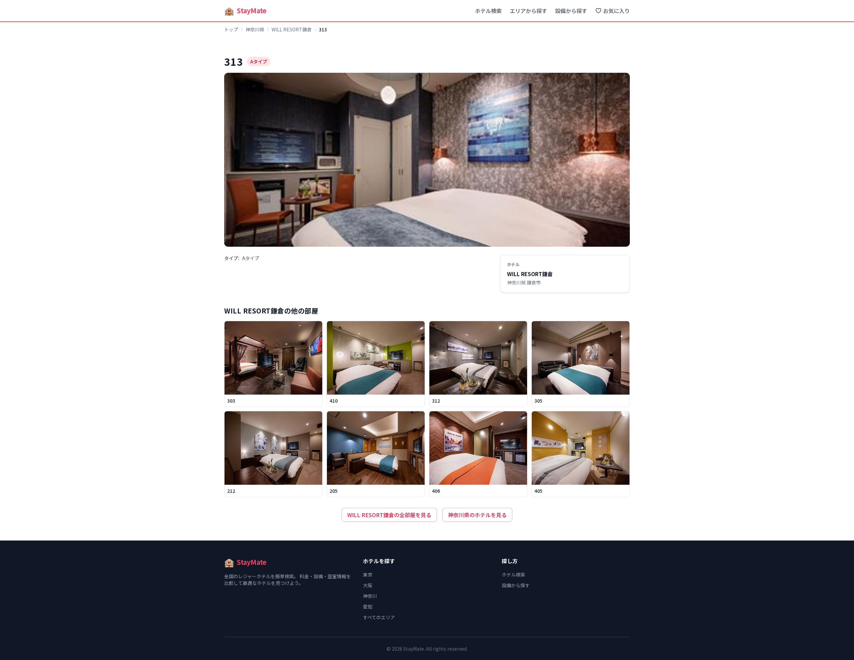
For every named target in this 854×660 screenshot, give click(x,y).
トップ (231, 29)
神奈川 (370, 596)
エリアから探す (528, 11)
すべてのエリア (379, 617)
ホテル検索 (488, 11)
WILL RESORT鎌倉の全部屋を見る (389, 515)
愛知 (367, 606)
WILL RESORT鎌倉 (292, 29)
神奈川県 (255, 29)
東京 (367, 574)
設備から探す (571, 11)
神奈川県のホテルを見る (477, 515)
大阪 (367, 585)
